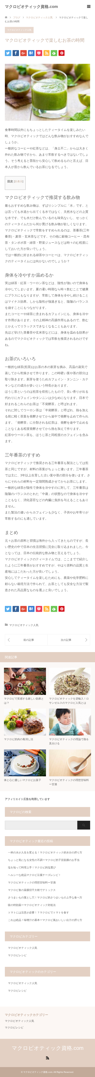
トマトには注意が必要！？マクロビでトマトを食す (38, 912)
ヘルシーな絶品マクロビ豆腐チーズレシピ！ (34, 875)
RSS (47, 1057)
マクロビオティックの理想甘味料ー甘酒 (32, 882)
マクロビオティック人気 (19, 30)
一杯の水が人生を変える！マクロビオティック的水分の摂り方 (45, 852)
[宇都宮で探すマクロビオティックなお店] (26, 639)
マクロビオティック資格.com (31, 6)
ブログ (16, 17)
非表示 (19, 181)
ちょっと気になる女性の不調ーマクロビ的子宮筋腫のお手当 (44, 860)
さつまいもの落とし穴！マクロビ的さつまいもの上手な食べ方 (45, 897)
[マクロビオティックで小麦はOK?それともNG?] (69, 639)
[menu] (88, 6)
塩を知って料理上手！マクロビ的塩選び (32, 867)
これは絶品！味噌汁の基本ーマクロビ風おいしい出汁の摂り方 (45, 920)
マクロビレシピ (17, 955)
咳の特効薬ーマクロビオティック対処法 (32, 905)
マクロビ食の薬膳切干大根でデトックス (32, 890)
